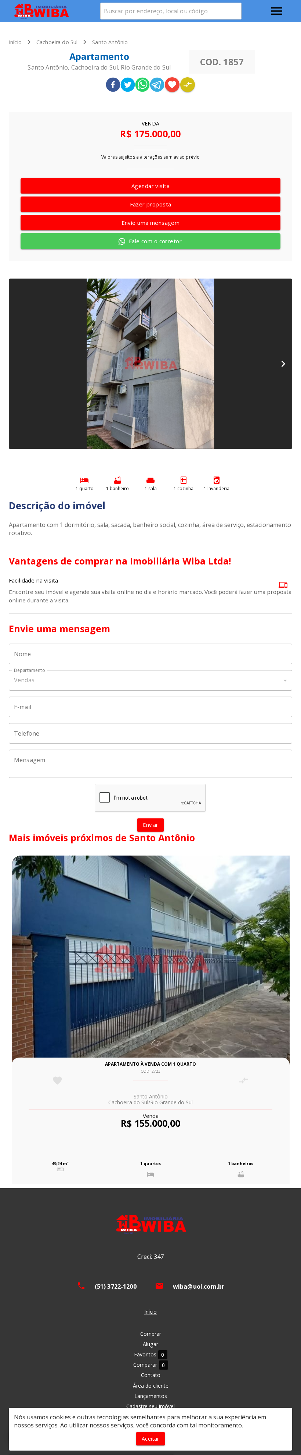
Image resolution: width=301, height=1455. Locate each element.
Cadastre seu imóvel (150, 1406)
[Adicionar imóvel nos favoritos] (172, 84)
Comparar (149, 1365)
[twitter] (127, 85)
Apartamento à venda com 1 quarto (150, 1064)
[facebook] (113, 85)
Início (15, 42)
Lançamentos (150, 1395)
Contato (150, 1374)
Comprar (150, 1333)
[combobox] (171, 11)
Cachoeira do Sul (56, 42)
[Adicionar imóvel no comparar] (187, 84)
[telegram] (157, 85)
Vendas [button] (24, 680)
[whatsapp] (142, 85)
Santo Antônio (110, 42)
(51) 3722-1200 (116, 1286)
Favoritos (149, 1354)
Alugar (150, 1344)
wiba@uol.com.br (199, 1286)
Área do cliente (150, 1385)
